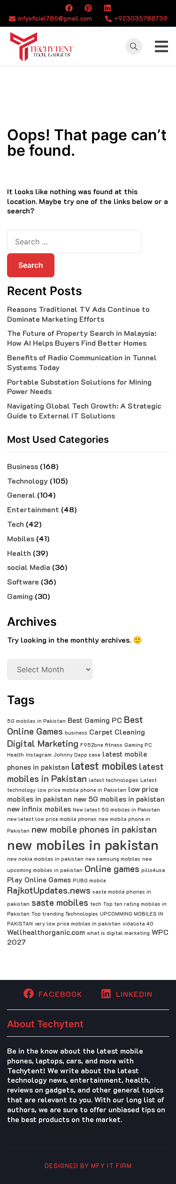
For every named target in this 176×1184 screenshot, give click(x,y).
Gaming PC (138, 745)
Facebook (60, 994)
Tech (15, 524)
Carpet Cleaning (117, 731)
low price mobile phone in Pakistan (82, 790)
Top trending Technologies (64, 914)
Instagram (39, 754)
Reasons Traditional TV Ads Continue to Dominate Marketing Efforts (78, 314)
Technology (27, 481)
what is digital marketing (118, 933)
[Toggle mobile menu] (161, 46)
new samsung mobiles (112, 859)
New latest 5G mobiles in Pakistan (116, 809)
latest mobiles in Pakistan (85, 772)
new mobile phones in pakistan (94, 829)
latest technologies (113, 780)
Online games (111, 868)
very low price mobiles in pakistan (78, 923)
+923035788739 (141, 18)
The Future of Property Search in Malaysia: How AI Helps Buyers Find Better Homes (81, 338)
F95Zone (91, 745)
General (21, 495)
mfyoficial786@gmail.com (55, 18)
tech (95, 904)
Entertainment (33, 509)
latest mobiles (104, 766)
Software (23, 581)
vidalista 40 (137, 923)
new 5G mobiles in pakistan (119, 799)
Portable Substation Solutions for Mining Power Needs (79, 386)
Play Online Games (39, 879)
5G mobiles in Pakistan (36, 721)
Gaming (20, 596)
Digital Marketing (42, 743)
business (76, 732)
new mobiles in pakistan (83, 844)
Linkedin (134, 994)
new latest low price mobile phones (52, 819)
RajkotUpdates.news (49, 890)
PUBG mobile (89, 880)
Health (19, 553)
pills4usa (153, 870)
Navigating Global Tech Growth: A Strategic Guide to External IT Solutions (84, 410)
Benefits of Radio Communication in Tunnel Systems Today (82, 362)
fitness (113, 745)
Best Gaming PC (95, 720)
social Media (28, 567)
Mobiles (20, 538)
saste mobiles (59, 902)
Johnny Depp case (77, 754)
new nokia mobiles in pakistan (45, 859)
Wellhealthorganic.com (46, 932)
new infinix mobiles (39, 808)
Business (22, 466)
